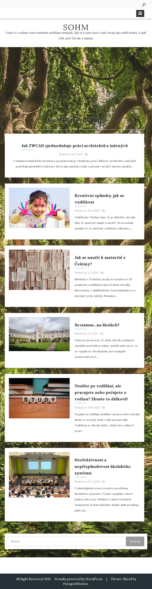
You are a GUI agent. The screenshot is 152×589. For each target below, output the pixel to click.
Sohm (76, 27)
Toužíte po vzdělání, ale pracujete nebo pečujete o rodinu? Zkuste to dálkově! (101, 392)
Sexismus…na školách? (97, 324)
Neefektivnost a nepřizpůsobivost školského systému (103, 466)
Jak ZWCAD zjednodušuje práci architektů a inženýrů (74, 145)
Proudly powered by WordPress (78, 579)
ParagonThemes (75, 584)
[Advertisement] (76, 76)
